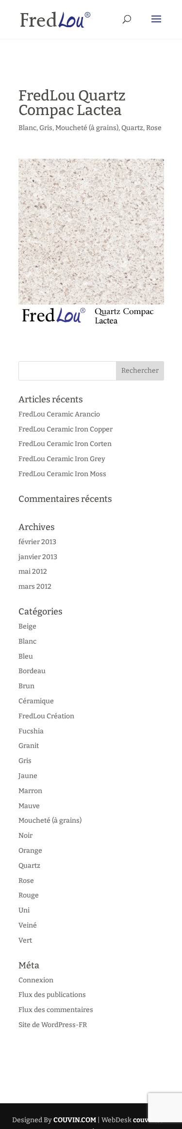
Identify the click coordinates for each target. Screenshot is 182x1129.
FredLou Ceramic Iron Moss (62, 474)
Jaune (27, 776)
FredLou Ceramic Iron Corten (65, 444)
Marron (30, 791)
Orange (30, 851)
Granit (28, 746)
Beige (27, 626)
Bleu (25, 656)
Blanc (27, 128)
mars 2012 (34, 586)
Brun (26, 686)
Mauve (29, 806)
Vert (25, 940)
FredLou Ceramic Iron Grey (61, 459)
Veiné (27, 925)
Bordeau (32, 671)
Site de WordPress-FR (52, 1025)
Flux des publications (52, 995)
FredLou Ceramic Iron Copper (65, 429)
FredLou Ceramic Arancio (59, 414)
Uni (24, 910)
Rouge (28, 895)
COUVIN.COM (74, 1120)
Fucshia (31, 731)
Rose (154, 128)
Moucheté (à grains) (86, 128)
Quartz (132, 128)
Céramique (36, 701)
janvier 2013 (37, 557)
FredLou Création (46, 716)
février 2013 (37, 542)
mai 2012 (32, 571)
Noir (25, 835)
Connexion (35, 980)
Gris (45, 128)
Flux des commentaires (55, 1010)
